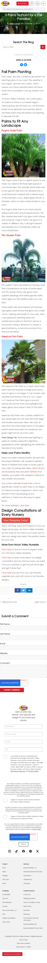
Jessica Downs (15, 24)
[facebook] (18, 590)
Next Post (40, 602)
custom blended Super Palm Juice (22, 483)
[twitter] (24, 590)
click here (24, 505)
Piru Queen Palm (11, 235)
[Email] (25, 64)
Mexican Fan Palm (12, 336)
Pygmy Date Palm (12, 130)
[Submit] (42, 47)
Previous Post (9, 602)
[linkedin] (29, 590)
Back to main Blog (24, 55)
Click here (6, 549)
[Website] (21, 64)
